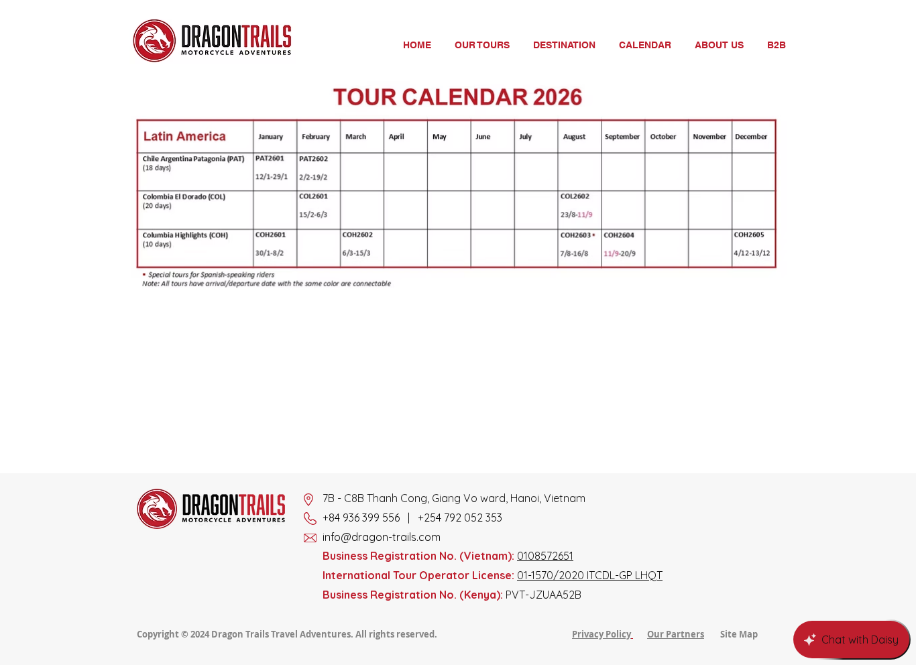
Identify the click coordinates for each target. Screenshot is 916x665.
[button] (565, 45)
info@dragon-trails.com (382, 537)
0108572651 (545, 555)
